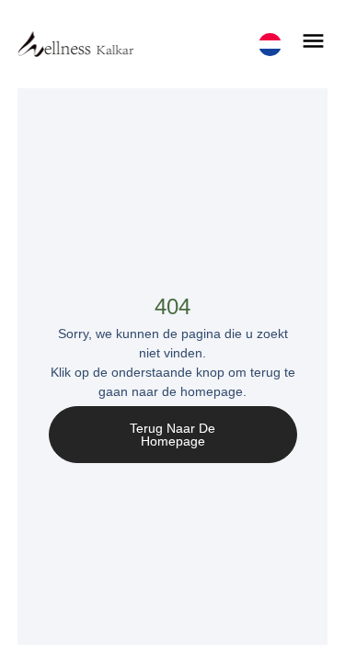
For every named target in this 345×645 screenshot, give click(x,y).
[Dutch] (270, 44)
